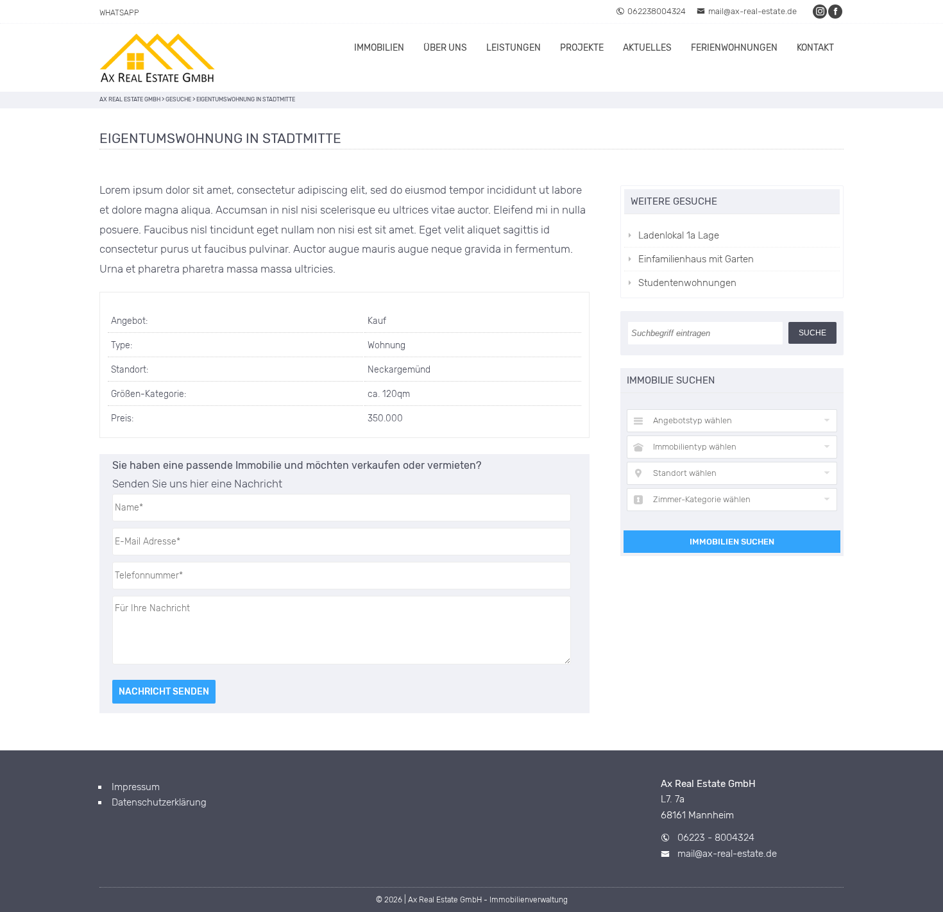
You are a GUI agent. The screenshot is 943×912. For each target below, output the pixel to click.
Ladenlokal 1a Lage (678, 235)
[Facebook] (836, 11)
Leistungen (513, 47)
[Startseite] (157, 57)
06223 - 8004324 (715, 837)
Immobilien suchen (732, 541)
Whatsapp (119, 12)
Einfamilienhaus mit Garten (696, 259)
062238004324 (656, 11)
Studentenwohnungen (687, 283)
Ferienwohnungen (734, 47)
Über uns (445, 47)
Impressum (136, 787)
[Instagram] (820, 11)
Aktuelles (647, 47)
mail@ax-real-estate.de (752, 11)
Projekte (582, 47)
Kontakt (815, 47)
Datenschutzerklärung (159, 802)
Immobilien (379, 47)
